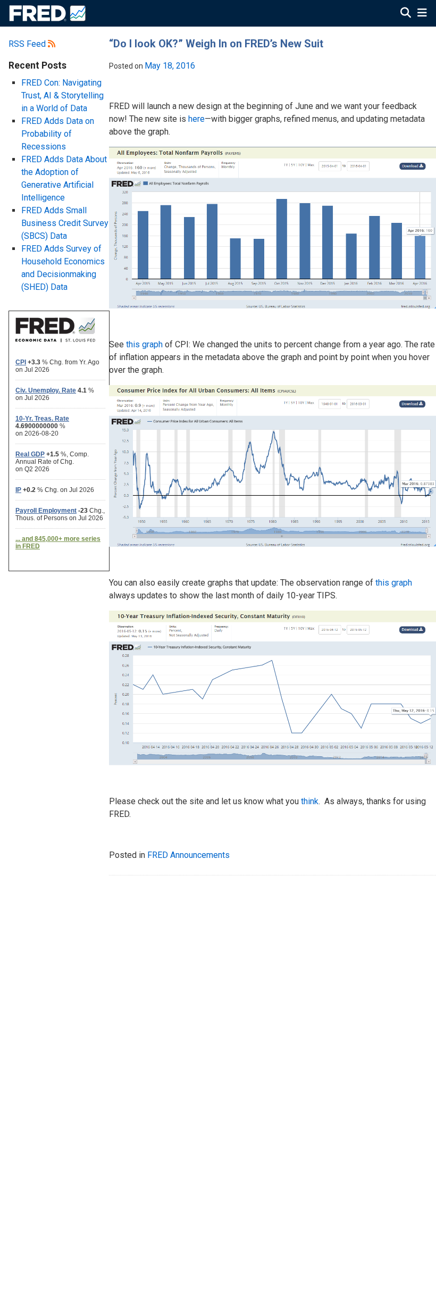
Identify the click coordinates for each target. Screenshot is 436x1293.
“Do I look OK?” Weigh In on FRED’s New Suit (216, 43)
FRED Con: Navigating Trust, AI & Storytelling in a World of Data (62, 95)
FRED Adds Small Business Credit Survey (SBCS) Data (64, 223)
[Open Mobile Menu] (422, 13)
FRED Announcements (188, 855)
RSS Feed (28, 44)
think (309, 801)
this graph (144, 344)
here (196, 119)
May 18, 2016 (170, 66)
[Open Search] (405, 13)
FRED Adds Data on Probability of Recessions (57, 134)
